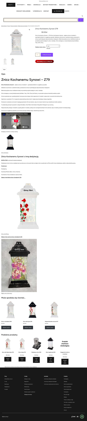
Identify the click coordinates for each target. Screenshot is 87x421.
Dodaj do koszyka (47, 54)
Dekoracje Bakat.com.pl (43, 1)
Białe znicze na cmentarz (22, 26)
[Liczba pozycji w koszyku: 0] (82, 16)
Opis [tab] (4, 69)
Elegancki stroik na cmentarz (64, 353)
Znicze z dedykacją (33, 366)
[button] (29, 30)
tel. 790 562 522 (58, 11)
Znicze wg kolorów (14, 26)
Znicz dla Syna (17, 366)
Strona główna (4, 26)
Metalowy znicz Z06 (36, 352)
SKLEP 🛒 (10, 4)
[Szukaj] (80, 20)
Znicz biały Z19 (22, 352)
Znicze (8, 26)
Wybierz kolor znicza (40, 47)
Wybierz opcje (6, 327)
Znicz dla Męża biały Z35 (8, 352)
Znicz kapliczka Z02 (50, 352)
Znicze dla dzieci (26, 366)
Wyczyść (48, 48)
